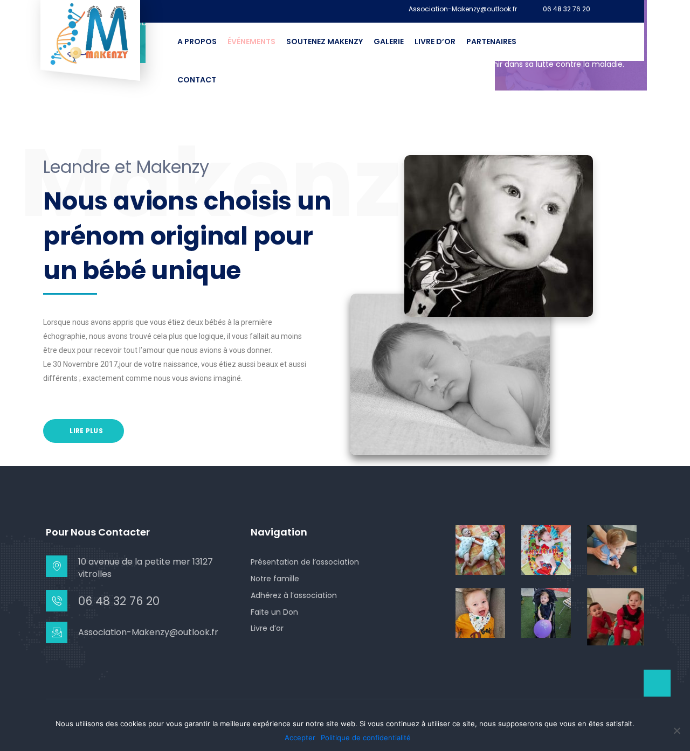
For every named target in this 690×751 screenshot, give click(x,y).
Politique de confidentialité (366, 737)
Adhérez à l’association (294, 595)
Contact (196, 79)
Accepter (300, 737)
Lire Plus (85, 430)
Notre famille (275, 578)
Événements (251, 41)
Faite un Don (274, 612)
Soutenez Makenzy (324, 41)
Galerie (389, 41)
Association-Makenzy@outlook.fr (463, 9)
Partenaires (491, 41)
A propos (197, 41)
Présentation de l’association (305, 562)
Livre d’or (435, 41)
